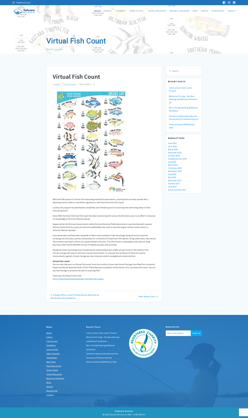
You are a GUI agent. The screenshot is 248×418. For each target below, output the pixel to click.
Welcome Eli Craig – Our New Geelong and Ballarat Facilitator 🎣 (183, 99)
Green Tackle (52, 370)
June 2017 (172, 186)
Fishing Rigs (51, 357)
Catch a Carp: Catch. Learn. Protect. (101, 333)
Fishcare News (70, 84)
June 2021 (172, 143)
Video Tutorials (53, 353)
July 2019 (172, 162)
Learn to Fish (136, 11)
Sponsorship (218, 11)
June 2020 (172, 146)
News (195, 11)
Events (107, 11)
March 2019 (173, 165)
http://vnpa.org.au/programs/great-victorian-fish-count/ (78, 278)
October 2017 (174, 183)
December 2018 (174, 171)
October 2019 (174, 155)
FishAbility (121, 11)
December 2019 (174, 152)
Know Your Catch (53, 366)
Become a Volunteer (179, 11)
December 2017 (174, 180)
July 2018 (172, 174)
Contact (232, 11)
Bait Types (51, 362)
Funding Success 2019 (177, 158)
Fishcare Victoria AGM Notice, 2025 (101, 362)
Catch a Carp (51, 341)
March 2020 (173, 149)
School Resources (157, 11)
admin (57, 84)
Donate (204, 11)
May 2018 (172, 177)
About (97, 11)
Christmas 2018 (175, 168)
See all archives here (177, 189)
